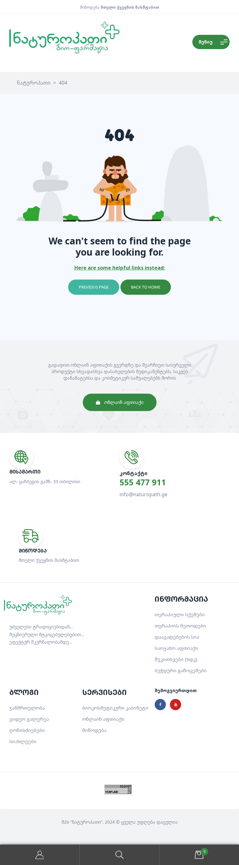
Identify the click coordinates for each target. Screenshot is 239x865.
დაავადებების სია (177, 637)
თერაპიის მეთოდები (180, 625)
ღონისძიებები (27, 730)
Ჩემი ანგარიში (40, 855)
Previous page (94, 287)
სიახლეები (22, 741)
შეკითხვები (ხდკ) (176, 659)
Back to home (145, 287)
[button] (120, 402)
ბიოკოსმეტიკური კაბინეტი (115, 708)
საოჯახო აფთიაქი (176, 648)
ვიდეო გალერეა (29, 719)
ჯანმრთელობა (27, 708)
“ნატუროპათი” (86, 822)
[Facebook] (160, 704)
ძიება (119, 855)
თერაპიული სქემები (180, 614)
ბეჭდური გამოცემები (181, 670)
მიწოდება (94, 730)
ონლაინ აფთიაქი (103, 719)
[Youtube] (175, 704)
